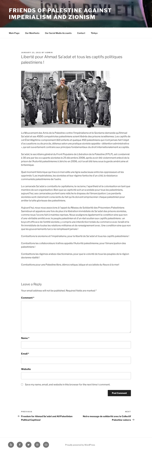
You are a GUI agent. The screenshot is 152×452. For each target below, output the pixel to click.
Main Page (14, 33)
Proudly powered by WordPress (80, 445)
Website (26, 369)
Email (25, 353)
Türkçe (94, 33)
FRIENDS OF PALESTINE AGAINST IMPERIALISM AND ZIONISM (60, 13)
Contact (81, 33)
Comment (27, 297)
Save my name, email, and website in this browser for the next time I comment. (67, 384)
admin (49, 52)
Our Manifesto (32, 33)
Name (25, 338)
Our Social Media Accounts (58, 33)
